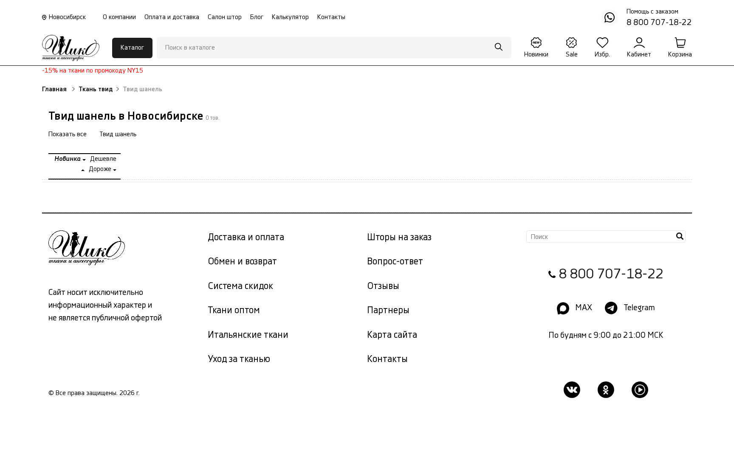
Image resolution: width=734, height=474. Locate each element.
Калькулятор (290, 17)
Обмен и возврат (242, 261)
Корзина (680, 54)
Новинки (536, 54)
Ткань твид (96, 89)
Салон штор (225, 17)
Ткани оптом (234, 310)
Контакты (331, 17)
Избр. (602, 54)
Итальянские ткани (248, 335)
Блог (256, 17)
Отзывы (383, 286)
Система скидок (240, 286)
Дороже (101, 169)
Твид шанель (117, 134)
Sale (572, 54)
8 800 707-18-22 (611, 274)
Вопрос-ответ (395, 261)
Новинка (68, 159)
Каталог (132, 48)
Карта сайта (392, 335)
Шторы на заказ (399, 237)
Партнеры (388, 310)
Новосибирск (67, 17)
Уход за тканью (239, 359)
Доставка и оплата (246, 237)
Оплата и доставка (171, 17)
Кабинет (639, 54)
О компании (119, 17)
